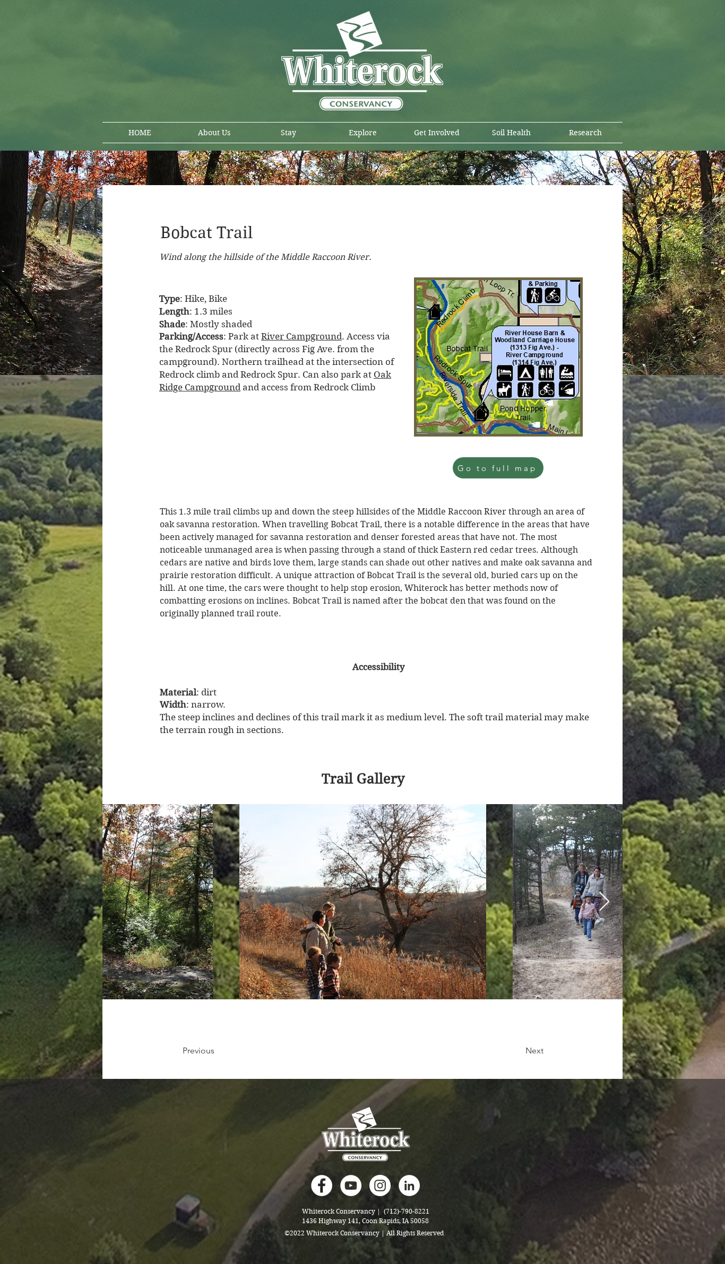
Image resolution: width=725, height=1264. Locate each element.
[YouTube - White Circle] (350, 1185)
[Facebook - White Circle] (321, 1185)
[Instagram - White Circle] (380, 1185)
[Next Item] (604, 902)
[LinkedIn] (409, 1185)
